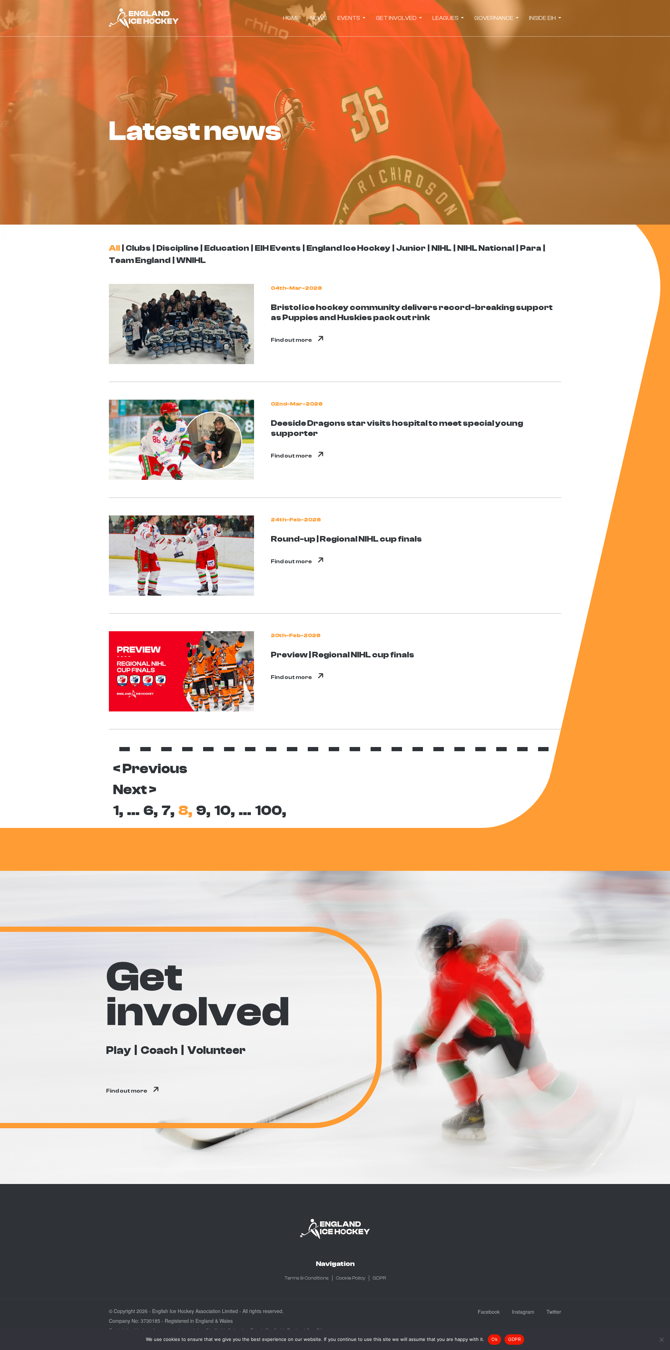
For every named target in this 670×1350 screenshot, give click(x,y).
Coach (159, 1050)
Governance (494, 18)
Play (118, 1050)
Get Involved (397, 18)
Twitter (553, 1311)
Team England (140, 260)
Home (291, 18)
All (114, 248)
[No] (661, 1339)
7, (168, 810)
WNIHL (191, 260)
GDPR (379, 1278)
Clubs (138, 248)
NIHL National (485, 248)
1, (118, 810)
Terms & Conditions (306, 1278)
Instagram (523, 1311)
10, (224, 810)
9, (203, 810)
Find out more (291, 340)
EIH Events (278, 248)
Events (349, 18)
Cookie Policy (350, 1278)
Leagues (446, 18)
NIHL (441, 248)
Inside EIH (543, 18)
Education (226, 248)
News (318, 18)
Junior (411, 248)
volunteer (216, 1050)
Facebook (489, 1311)
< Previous (150, 769)
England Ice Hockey (348, 248)
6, (150, 810)
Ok (494, 1339)
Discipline (177, 248)
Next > (134, 790)
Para (530, 248)
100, (270, 810)
